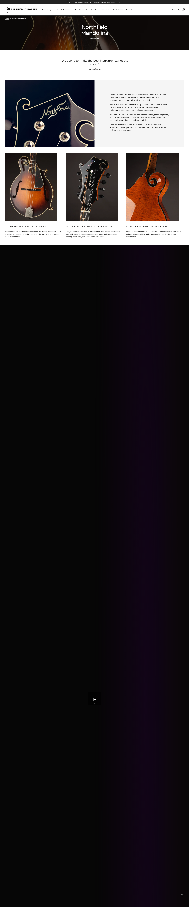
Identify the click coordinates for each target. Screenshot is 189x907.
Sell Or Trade (118, 10)
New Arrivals (105, 10)
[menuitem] (48, 10)
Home (7, 19)
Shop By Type (47, 10)
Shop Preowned (81, 10)
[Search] (179, 9)
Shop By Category (63, 10)
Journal (129, 10)
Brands (94, 10)
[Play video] (94, 699)
